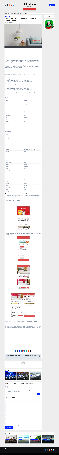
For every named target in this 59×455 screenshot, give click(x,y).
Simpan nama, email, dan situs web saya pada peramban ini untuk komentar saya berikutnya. (20, 425)
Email (6, 417)
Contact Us (33, 9)
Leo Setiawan (10, 22)
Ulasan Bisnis (7, 16)
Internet (8, 439)
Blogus (32, 453)
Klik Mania (29, 4)
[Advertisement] (23, 54)
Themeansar (36, 453)
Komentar (7, 400)
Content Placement (27, 9)
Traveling (36, 439)
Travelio (6, 71)
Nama (6, 413)
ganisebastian (10, 378)
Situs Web (6, 421)
